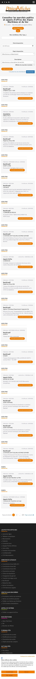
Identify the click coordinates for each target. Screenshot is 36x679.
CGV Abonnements (7, 555)
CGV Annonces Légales (9, 587)
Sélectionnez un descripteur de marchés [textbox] (13, 62)
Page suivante (29, 515)
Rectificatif (5, 580)
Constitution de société (9, 634)
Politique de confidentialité (27, 656)
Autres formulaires (7, 585)
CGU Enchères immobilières (10, 603)
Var (18, 31)
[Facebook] (4, 2)
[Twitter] (2, 2)
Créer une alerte (7, 69)
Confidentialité (6, 553)
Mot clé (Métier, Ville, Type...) (18, 35)
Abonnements (6, 538)
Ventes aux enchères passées (10, 598)
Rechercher (30, 72)
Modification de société (9, 637)
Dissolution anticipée (8, 571)
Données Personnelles (9, 550)
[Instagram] (9, 2)
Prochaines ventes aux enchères (11, 596)
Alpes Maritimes (7, 621)
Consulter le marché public (25, 98)
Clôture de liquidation (8, 573)
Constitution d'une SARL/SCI (10, 564)
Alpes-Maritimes (18, 28)
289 (23, 515)
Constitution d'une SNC (9, 569)
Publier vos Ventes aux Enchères (11, 601)
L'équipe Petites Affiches (9, 546)
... (19, 515)
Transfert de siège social (9, 578)
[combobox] (18, 54)
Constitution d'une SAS (9, 566)
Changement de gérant (9, 576)
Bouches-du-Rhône (8, 625)
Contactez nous (7, 543)
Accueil (8, 25)
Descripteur (18, 59)
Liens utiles (5, 548)
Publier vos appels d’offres (10, 612)
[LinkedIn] (7, 2)
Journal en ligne (7, 534)
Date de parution (18, 43)
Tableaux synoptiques (8, 536)
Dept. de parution (18, 51)
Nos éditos (5, 650)
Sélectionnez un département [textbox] (10, 54)
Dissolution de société (8, 639)
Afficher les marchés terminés (23, 65)
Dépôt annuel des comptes (10, 641)
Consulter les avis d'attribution (17, 71)
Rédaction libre (6, 583)
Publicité (5, 541)
